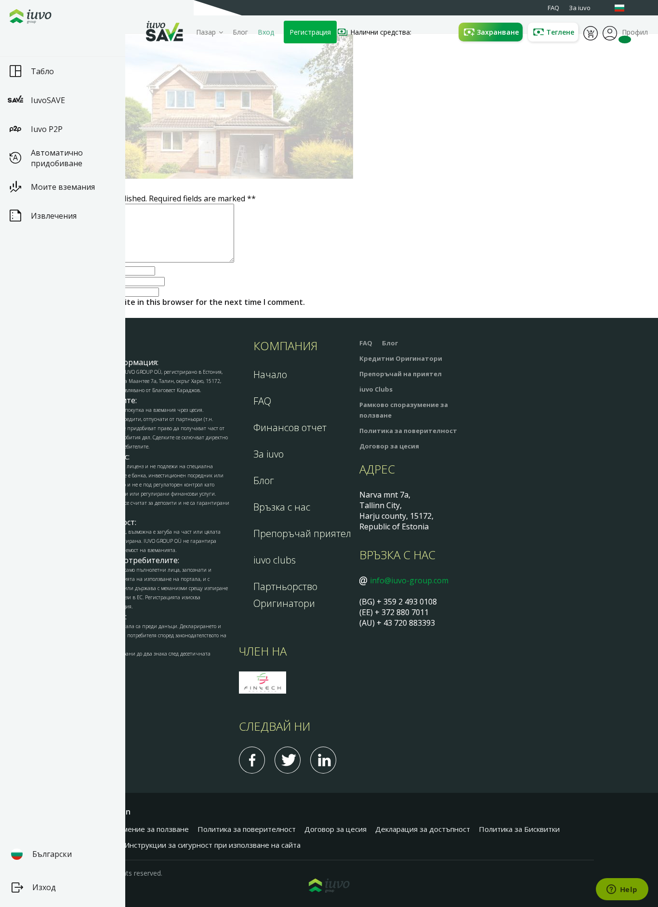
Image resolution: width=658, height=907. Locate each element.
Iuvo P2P (47, 129)
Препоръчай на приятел (400, 373)
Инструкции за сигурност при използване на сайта (212, 845)
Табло (42, 71)
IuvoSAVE (48, 100)
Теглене (560, 32)
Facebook (252, 760)
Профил (610, 32)
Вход (266, 32)
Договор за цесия (389, 446)
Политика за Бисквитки (519, 829)
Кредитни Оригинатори (400, 358)
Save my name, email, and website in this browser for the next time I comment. (156, 302)
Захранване (498, 32)
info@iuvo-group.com (409, 580)
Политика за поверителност (408, 430)
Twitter (288, 760)
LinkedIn (323, 760)
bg (624, 8)
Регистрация (310, 32)
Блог (240, 32)
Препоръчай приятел (302, 533)
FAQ (262, 400)
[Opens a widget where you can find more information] (621, 890)
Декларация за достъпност (422, 829)
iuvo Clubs (376, 389)
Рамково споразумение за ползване (126, 829)
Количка (590, 32)
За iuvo (268, 453)
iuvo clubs (274, 559)
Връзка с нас (281, 506)
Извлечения (54, 215)
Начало (270, 374)
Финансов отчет (290, 427)
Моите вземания (63, 187)
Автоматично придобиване (57, 158)
